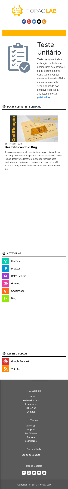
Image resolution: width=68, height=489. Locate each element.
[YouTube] (28, 21)
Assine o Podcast (30, 400)
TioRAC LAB (34, 391)
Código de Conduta (31, 454)
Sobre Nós (31, 407)
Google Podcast (20, 361)
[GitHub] (39, 21)
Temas (34, 420)
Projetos (15, 268)
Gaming (15, 283)
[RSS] (44, 21)
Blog (13, 298)
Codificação (18, 291)
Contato (31, 411)
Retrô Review (18, 276)
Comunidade (34, 449)
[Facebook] (23, 21)
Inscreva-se (31, 404)
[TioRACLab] (34, 10)
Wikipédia (43, 97)
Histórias (16, 261)
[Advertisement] (34, 214)
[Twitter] (34, 21)
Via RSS (15, 369)
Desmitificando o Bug (21, 147)
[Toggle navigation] (6, 33)
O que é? (31, 396)
